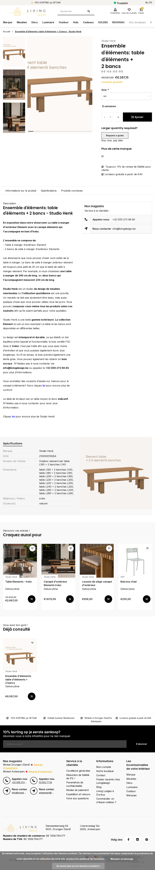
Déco (34, 22)
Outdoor (64, 22)
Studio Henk (108, 40)
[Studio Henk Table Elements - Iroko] (20, 561)
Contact (100, 775)
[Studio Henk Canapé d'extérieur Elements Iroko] (58, 561)
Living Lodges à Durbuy (105, 793)
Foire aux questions (77, 798)
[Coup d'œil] (31, 599)
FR (150, 2)
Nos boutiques (137, 22)
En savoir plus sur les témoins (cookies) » (78, 866)
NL (146, 2)
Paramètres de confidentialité (74, 784)
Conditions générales (78, 770)
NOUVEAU (118, 22)
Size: (105, 89)
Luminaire (48, 22)
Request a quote (115, 135)
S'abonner (141, 744)
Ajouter (139, 117)
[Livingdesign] (27, 11)
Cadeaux (88, 22)
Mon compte (103, 766)
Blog (98, 786)
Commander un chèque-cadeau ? (106, 800)
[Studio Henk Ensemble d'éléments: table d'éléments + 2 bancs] (20, 655)
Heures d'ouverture (40, 771)
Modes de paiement (77, 790)
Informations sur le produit (20, 190)
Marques (131, 795)
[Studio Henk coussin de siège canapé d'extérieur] (97, 561)
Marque (7, 22)
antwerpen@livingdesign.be (52, 793)
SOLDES (103, 22)
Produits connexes (72, 190)
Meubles (22, 22)
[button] (14, 130)
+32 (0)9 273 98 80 (123, 219)
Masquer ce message (121, 859)
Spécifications (49, 190)
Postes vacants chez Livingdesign (108, 781)
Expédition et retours (78, 794)
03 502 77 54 (45, 782)
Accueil (6, 31)
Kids (75, 22)
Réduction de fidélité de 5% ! (77, 776)
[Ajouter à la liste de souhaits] (102, 156)
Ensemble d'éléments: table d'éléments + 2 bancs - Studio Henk (48, 31)
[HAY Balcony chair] (135, 561)
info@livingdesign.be (124, 228)
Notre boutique (105, 771)
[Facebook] (128, 839)
